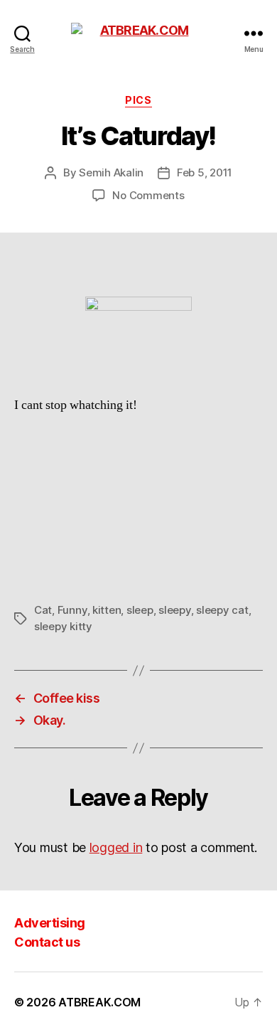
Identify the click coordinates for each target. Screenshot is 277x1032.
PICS (138, 100)
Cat (43, 610)
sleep (139, 610)
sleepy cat (222, 610)
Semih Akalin (111, 172)
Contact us (47, 942)
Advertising (49, 922)
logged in (116, 847)
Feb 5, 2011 (204, 172)
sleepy (174, 610)
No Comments (148, 195)
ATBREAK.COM (99, 1002)
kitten (106, 610)
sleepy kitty (63, 626)
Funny (72, 610)
